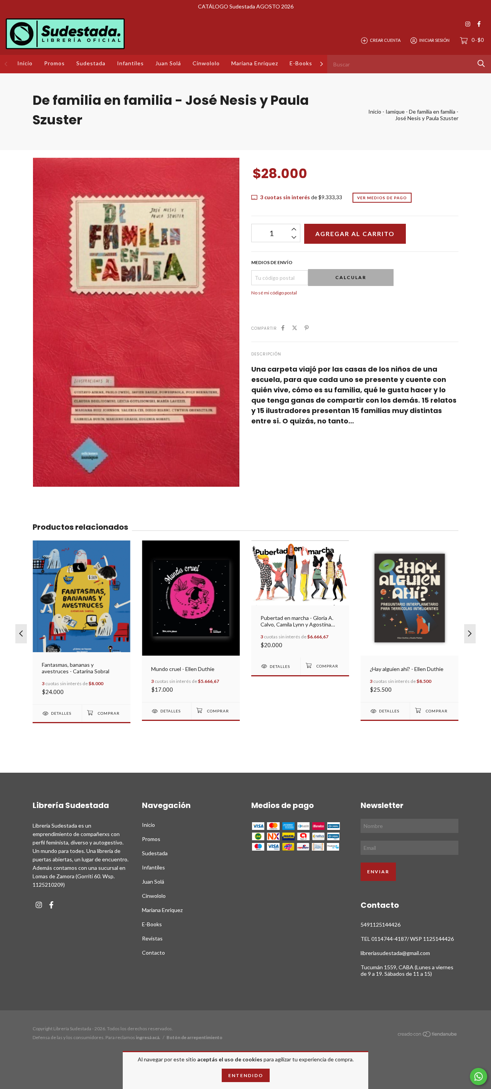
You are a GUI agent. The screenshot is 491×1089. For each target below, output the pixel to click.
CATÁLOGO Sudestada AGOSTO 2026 (245, 6)
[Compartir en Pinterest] (307, 327)
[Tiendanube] (427, 1035)
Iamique (395, 111)
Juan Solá (168, 63)
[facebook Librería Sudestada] (479, 24)
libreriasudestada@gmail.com (395, 953)
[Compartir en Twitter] (294, 327)
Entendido (245, 1075)
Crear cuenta (385, 40)
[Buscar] (481, 63)
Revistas (152, 938)
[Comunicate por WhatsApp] (478, 1076)
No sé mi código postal (274, 293)
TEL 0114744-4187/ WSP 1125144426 (407, 938)
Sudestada (90, 63)
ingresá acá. (148, 1037)
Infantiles (130, 63)
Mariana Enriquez (254, 63)
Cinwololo (206, 63)
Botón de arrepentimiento (194, 1037)
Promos (54, 63)
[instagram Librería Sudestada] (467, 24)
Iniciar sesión (434, 40)
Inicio (25, 63)
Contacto (153, 952)
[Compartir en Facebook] (283, 327)
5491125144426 (380, 924)
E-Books (301, 63)
